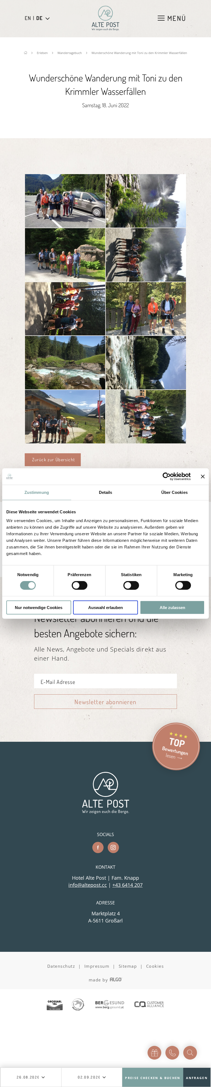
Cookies (155, 966)
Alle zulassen (172, 607)
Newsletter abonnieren (105, 702)
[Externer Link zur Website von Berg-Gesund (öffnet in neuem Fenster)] (109, 1005)
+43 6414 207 (127, 885)
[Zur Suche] (190, 1053)
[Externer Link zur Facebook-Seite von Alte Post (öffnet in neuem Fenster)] (98, 847)
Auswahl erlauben (105, 607)
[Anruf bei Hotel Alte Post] (172, 1053)
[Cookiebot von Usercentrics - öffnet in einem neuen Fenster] (167, 476)
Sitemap (128, 966)
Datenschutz (61, 966)
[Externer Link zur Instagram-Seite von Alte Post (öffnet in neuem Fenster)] (113, 847)
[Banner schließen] (203, 477)
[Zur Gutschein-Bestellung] (154, 1053)
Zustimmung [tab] (36, 492)
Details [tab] (105, 492)
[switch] (79, 585)
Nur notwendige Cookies (38, 607)
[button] (53, 459)
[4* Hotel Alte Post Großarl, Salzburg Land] (105, 18)
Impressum (97, 966)
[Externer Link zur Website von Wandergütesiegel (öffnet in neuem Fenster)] (78, 1005)
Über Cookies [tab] (174, 492)
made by (99, 980)
